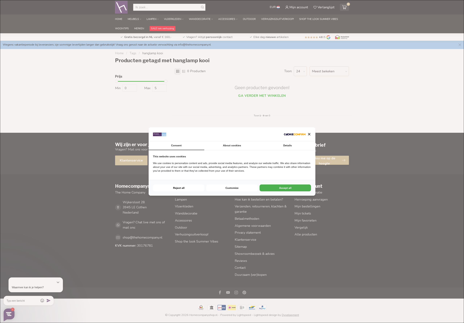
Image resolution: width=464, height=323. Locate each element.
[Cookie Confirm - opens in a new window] (295, 134)
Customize (232, 187)
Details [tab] (287, 145)
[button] (309, 134)
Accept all (285, 187)
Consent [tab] (176, 145)
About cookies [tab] (232, 145)
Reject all (179, 187)
